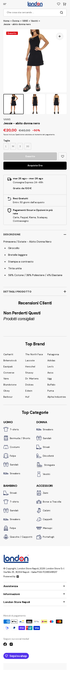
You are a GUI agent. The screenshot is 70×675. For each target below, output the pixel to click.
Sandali (14, 464)
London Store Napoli (28, 568)
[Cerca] (62, 12)
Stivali (46, 447)
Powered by (9, 576)
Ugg (49, 378)
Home (6, 20)
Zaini (45, 492)
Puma (50, 390)
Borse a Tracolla (52, 501)
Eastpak (8, 366)
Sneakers (15, 473)
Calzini (46, 510)
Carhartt (8, 354)
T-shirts (14, 429)
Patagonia (53, 354)
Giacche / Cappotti (21, 536)
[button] (4, 4)
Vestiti (46, 474)
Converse (8, 372)
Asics (50, 372)
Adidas (51, 360)
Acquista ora (35, 165)
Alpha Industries (56, 396)
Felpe (13, 455)
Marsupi (47, 528)
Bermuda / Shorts (20, 438)
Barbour (8, 396)
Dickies (29, 384)
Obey (6, 390)
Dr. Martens (32, 378)
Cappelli (47, 519)
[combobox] (35, 12)
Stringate (49, 464)
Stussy (29, 372)
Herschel (30, 366)
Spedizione (19, 134)
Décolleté (48, 455)
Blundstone (9, 384)
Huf (27, 396)
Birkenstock (10, 360)
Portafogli (48, 536)
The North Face (34, 354)
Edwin (28, 390)
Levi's (50, 366)
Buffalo (51, 384)
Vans (6, 378)
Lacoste (30, 360)
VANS (25, 20)
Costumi (15, 447)
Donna (15, 20)
